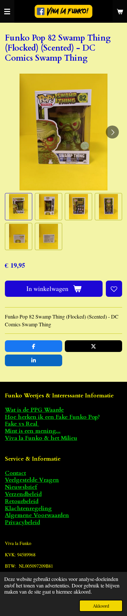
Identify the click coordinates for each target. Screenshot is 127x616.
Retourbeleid (21, 501)
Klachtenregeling (28, 508)
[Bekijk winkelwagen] (120, 11)
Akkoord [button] (101, 606)
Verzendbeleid (23, 494)
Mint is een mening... (33, 431)
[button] (18, 206)
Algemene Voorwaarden (37, 515)
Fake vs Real (22, 424)
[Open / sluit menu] (7, 11)
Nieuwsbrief (21, 487)
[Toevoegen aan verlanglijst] (114, 289)
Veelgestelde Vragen (32, 480)
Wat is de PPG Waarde (34, 410)
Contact (15, 473)
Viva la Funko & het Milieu (41, 438)
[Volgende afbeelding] (112, 132)
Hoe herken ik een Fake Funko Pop (51, 417)
